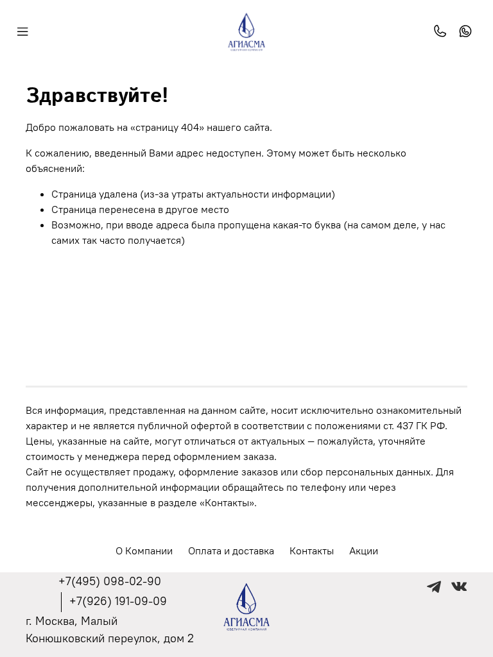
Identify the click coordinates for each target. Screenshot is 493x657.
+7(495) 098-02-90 (109, 581)
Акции (363, 550)
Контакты (312, 550)
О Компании (144, 550)
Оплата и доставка (231, 550)
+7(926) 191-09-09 (118, 600)
